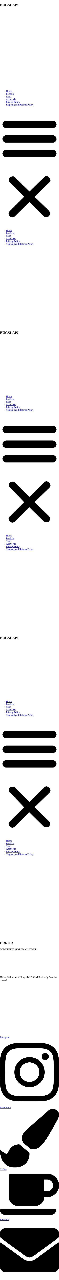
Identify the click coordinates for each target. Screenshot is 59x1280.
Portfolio (10, 94)
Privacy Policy (13, 102)
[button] (29, 167)
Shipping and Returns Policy (19, 104)
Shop (8, 96)
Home (9, 91)
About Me (11, 99)
